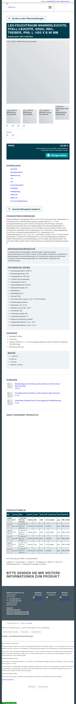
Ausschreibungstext (16, 185)
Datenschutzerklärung (8, 679)
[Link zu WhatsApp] (68, 7)
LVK (11, 182)
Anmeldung (65, 595)
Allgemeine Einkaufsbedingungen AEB (17, 614)
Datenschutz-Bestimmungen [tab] (9, 673)
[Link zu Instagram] (57, 7)
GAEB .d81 (14, 195)
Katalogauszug (15, 191)
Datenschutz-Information (13, 610)
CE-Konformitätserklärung (18, 201)
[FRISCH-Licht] (10, 7)
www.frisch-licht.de (11, 605)
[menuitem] (45, 7)
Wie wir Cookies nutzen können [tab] (10, 643)
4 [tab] (2, 681)
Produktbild (14, 188)
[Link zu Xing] (65, 7)
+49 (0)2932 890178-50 (15, 601)
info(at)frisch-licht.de (11, 603)
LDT (11, 178)
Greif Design (29, 623)
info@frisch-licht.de (65, 1)
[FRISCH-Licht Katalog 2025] (38, 603)
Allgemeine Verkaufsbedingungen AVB (17, 612)
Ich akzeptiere (31, 686)
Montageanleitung (16, 172)
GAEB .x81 (14, 198)
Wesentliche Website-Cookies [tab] (10, 658)
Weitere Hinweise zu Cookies (10, 632)
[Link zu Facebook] (59, 7)
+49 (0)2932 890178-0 (51, 1)
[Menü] (49, 7)
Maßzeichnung (15, 175)
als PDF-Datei (38, 595)
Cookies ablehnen (36, 632)
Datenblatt (13, 169)
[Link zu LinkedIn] (62, 7)
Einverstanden (24, 632)
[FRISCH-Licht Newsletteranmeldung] (65, 603)
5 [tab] (2, 683)
